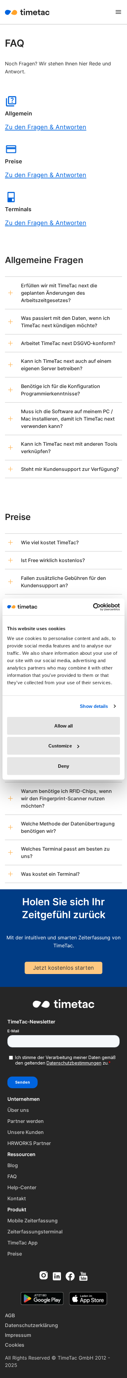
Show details (94, 706)
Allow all (63, 725)
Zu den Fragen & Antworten (45, 127)
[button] (63, 292)
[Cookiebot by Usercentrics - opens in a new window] (93, 607)
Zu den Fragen (26, 175)
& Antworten (67, 175)
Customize (60, 745)
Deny (63, 765)
